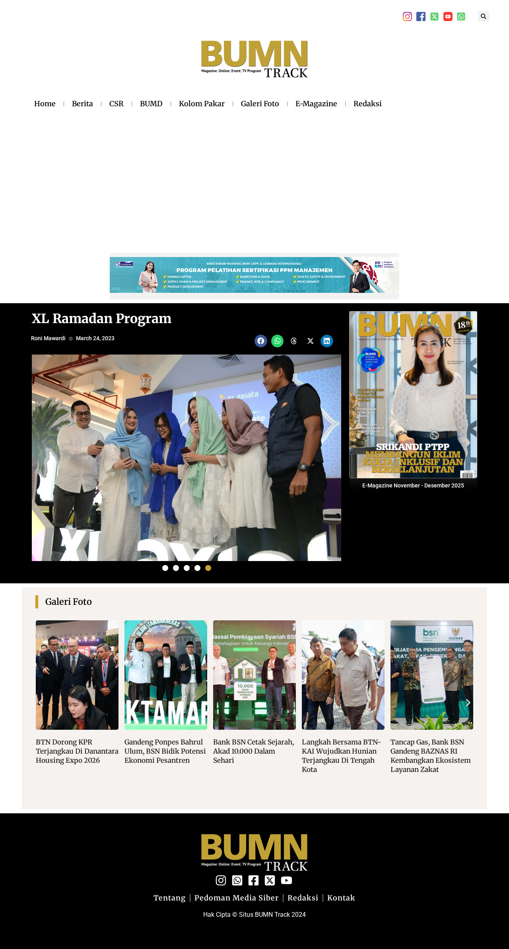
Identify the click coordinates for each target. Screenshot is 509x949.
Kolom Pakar (202, 103)
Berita (82, 103)
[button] (483, 16)
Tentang (169, 898)
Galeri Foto (260, 103)
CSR (116, 103)
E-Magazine (316, 103)
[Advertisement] (208, 170)
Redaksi (368, 103)
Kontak (341, 898)
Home (45, 103)
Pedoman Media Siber (236, 898)
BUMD (151, 103)
